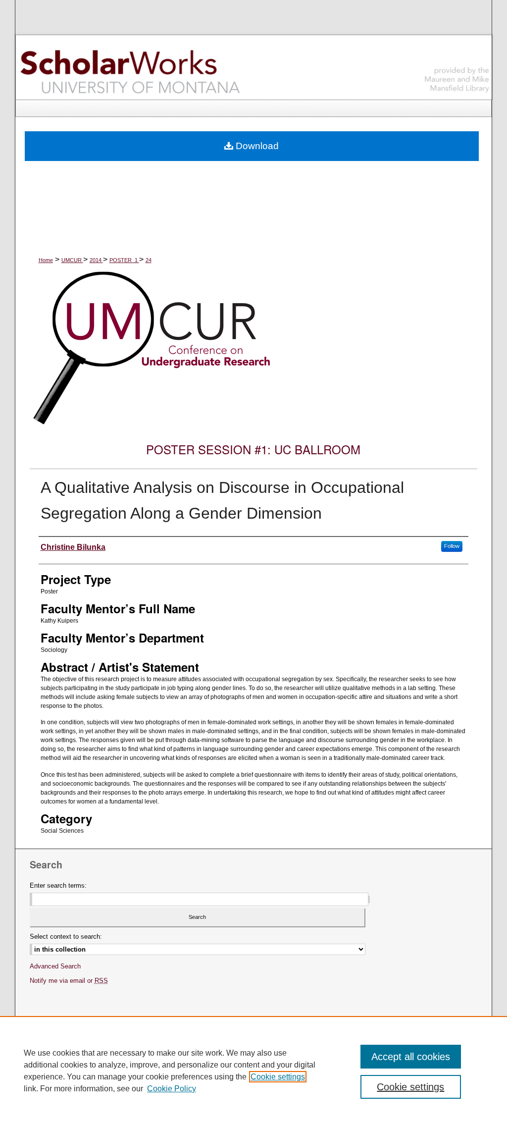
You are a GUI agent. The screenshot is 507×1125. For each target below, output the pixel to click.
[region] (253, 1070)
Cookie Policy (171, 1088)
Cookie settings (278, 1076)
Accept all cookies (410, 1056)
